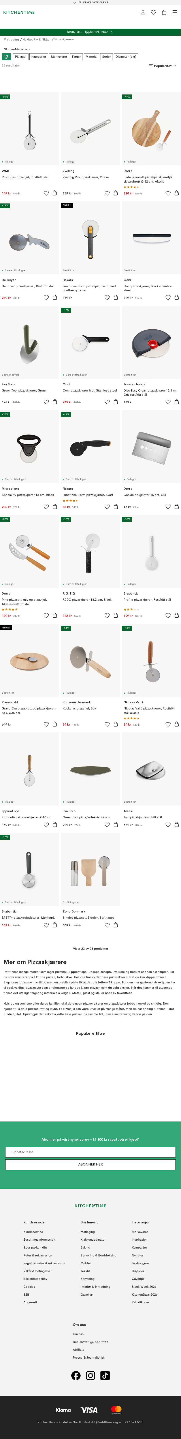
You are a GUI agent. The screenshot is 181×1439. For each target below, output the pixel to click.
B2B (26, 1294)
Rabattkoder (140, 1302)
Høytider (138, 1271)
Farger (76, 56)
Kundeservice (33, 1232)
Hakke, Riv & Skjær (37, 39)
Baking (85, 1247)
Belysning (87, 1278)
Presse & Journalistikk (88, 1357)
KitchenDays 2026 (145, 1294)
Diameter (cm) (126, 56)
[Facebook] (76, 1376)
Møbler (86, 1263)
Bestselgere (140, 1263)
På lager (20, 56)
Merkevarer (59, 56)
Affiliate (78, 1349)
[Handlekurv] (164, 12)
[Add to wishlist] (46, 193)
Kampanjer (139, 1247)
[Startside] (19, 12)
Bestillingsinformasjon (39, 1239)
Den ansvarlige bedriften (90, 1342)
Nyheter (137, 1255)
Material (91, 56)
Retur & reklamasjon (37, 1255)
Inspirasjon (139, 1239)
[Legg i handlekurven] (54, 193)
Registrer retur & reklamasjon (44, 1263)
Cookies (29, 1286)
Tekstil (85, 1271)
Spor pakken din (35, 1247)
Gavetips (138, 1278)
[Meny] (175, 12)
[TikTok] (105, 1376)
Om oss (78, 1334)
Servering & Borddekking (98, 1255)
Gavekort (87, 1294)
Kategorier (38, 56)
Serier (106, 56)
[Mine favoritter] (153, 12)
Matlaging (11, 39)
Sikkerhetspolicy (35, 1278)
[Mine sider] (143, 12)
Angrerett (30, 1302)
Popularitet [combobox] (163, 66)
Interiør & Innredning (95, 1286)
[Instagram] (90, 1376)
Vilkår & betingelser (37, 1271)
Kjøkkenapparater (93, 1239)
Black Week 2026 (144, 1286)
